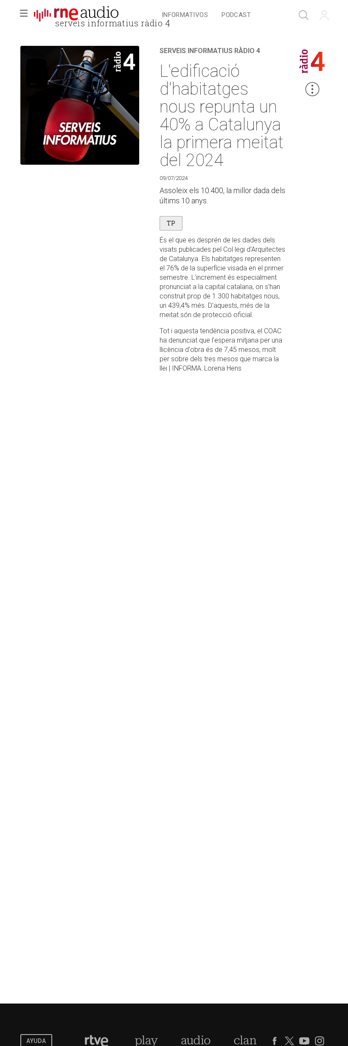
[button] (24, 15)
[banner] (76, 15)
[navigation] (206, 15)
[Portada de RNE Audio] (76, 15)
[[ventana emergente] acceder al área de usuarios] (324, 15)
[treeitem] (184, 15)
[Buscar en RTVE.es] (304, 15)
